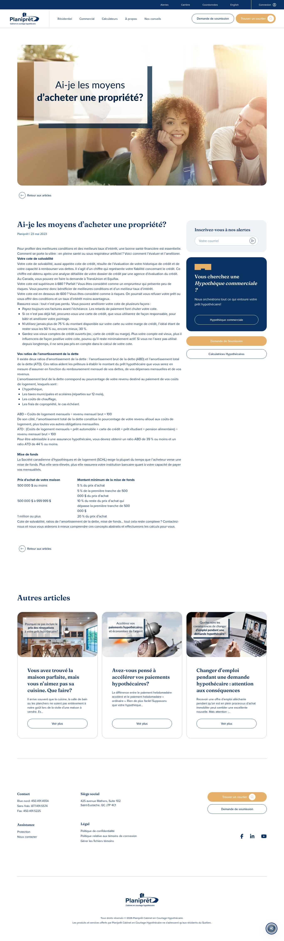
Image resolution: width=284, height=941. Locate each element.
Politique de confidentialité (98, 831)
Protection (23, 832)
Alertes (165, 4)
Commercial (86, 19)
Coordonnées (210, 4)
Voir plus (57, 723)
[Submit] (252, 241)
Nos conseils (152, 19)
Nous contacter (27, 837)
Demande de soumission (213, 18)
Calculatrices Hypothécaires (226, 354)
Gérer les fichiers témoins (97, 841)
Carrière (185, 4)
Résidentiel (65, 19)
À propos (131, 19)
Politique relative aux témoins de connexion (109, 836)
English (234, 4)
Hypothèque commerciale (226, 320)
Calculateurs (110, 19)
